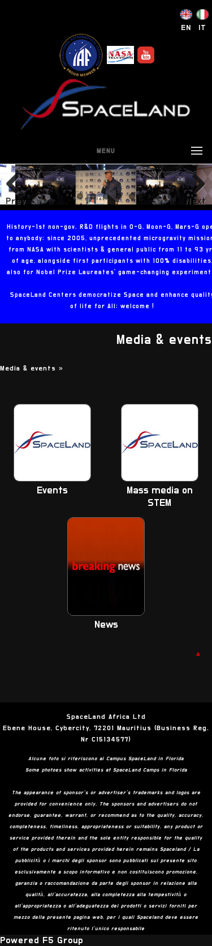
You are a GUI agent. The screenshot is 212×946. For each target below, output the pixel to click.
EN (186, 28)
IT (202, 28)
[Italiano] (202, 17)
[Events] (52, 478)
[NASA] (120, 55)
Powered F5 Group (41, 940)
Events (52, 490)
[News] (106, 612)
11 (171, 196)
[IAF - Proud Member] (80, 55)
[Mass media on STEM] (159, 478)
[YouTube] (145, 54)
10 (158, 196)
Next (195, 201)
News (106, 625)
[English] (186, 17)
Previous (16, 201)
